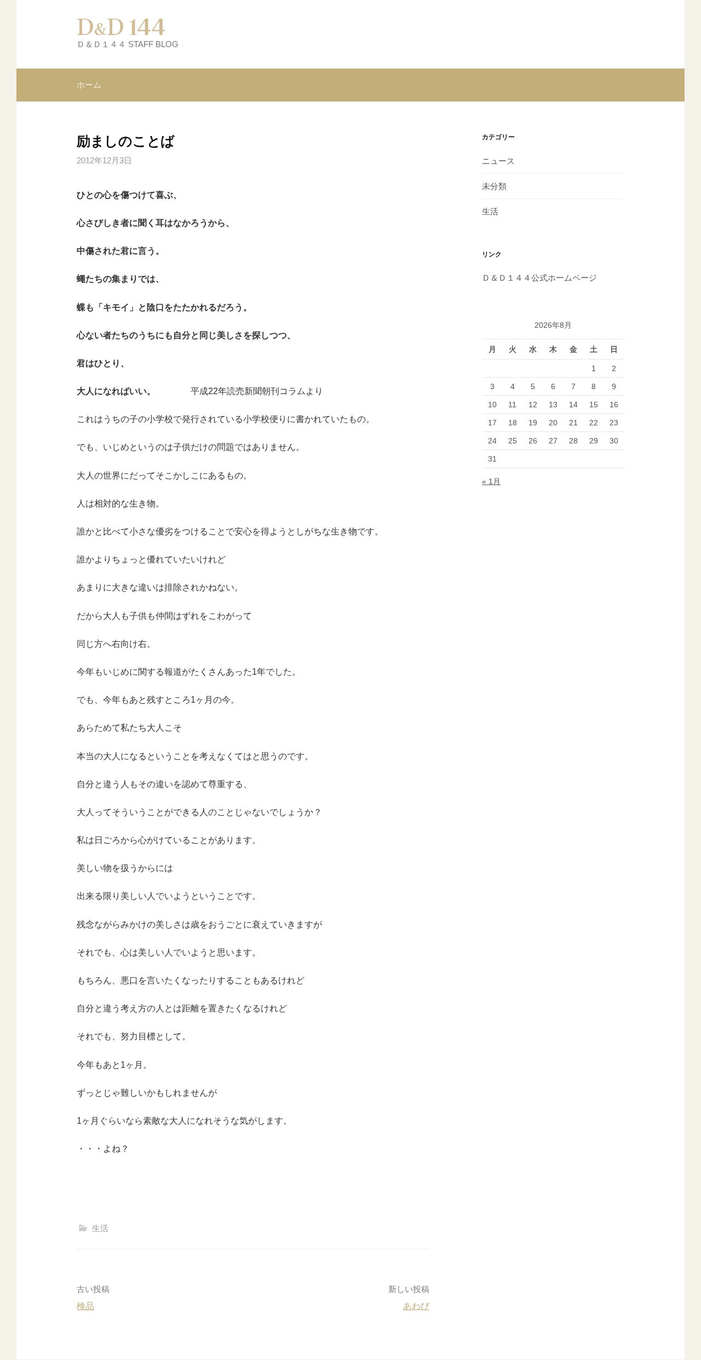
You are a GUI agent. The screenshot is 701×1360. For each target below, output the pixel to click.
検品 (85, 1306)
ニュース (498, 161)
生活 (100, 1228)
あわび (416, 1306)
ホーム (89, 84)
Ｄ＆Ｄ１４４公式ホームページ (539, 277)
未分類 (494, 186)
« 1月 (491, 481)
